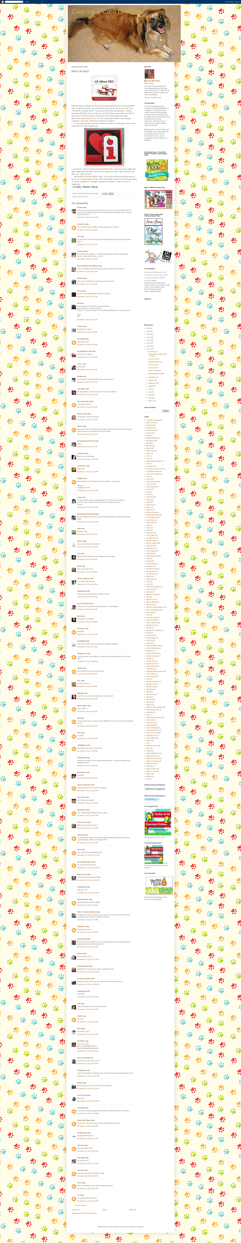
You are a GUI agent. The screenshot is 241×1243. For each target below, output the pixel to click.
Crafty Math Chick (153, 81)
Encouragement (151, 517)
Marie (79, 566)
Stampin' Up (150, 694)
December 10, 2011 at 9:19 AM (87, 947)
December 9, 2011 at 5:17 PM (87, 647)
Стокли (80, 326)
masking (149, 592)
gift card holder (151, 540)
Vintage (149, 751)
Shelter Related (151, 666)
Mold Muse (94, 121)
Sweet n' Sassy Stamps (154, 707)
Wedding (149, 766)
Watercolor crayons (152, 758)
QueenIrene (81, 810)
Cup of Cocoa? (153, 368)
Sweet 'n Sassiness (154, 371)
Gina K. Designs (151, 543)
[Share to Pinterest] (112, 193)
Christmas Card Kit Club (154, 469)
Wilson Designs (151, 769)
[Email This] (103, 193)
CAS (147, 459)
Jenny (79, 497)
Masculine (149, 589)
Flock (148, 525)
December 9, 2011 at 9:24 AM (87, 420)
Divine (79, 291)
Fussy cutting (150, 535)
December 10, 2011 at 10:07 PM (88, 1076)
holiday (148, 561)
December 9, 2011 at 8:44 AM (87, 395)
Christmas (149, 466)
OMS (148, 615)
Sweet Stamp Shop (152, 710)
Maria (79, 1029)
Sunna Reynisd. (82, 899)
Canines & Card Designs (106, 11)
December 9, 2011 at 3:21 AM (87, 271)
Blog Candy (150, 451)
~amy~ (79, 364)
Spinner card (150, 687)
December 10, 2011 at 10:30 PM (88, 1088)
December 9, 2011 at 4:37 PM (87, 634)
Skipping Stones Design (154, 671)
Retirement (150, 651)
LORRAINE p (81, 745)
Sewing (148, 658)
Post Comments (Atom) (89, 1213)
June (150, 392)
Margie (79, 376)
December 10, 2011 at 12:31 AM (88, 880)
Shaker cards (150, 661)
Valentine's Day (151, 746)
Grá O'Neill (81, 339)
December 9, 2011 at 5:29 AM (87, 357)
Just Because (150, 574)
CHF (147, 464)
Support (149, 705)
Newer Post (76, 1210)
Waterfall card (151, 764)
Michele (80, 278)
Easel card (150, 505)
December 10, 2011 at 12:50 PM (88, 984)
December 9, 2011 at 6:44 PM (87, 661)
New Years (150, 605)
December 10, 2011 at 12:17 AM (88, 855)
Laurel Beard (81, 939)
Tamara (80, 953)
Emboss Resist (151, 512)
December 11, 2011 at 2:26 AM (87, 1126)
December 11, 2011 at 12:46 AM (88, 1113)
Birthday (149, 446)
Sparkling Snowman (155, 362)
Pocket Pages (151, 638)
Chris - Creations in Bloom (86, 912)
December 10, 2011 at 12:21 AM (88, 868)
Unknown (80, 835)
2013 (148, 343)
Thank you (149, 723)
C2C (147, 456)
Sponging (149, 689)
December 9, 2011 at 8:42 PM (87, 738)
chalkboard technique (153, 461)
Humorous (149, 566)
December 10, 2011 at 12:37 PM (88, 972)
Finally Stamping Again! (156, 374)
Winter (148, 774)
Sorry (148, 679)
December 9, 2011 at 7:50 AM (87, 382)
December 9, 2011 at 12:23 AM (87, 217)
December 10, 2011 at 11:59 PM (88, 1101)
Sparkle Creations (152, 681)
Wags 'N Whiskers (152, 753)
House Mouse (151, 564)
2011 (148, 349)
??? (78, 1195)
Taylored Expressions (153, 717)
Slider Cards (150, 674)
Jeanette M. (81, 466)
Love (86, 196)
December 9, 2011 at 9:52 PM (87, 766)
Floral (148, 528)
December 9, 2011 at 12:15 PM (87, 490)
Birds (148, 443)
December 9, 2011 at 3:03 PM (87, 584)
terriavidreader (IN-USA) (86, 441)
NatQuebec (81, 926)
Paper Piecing (151, 620)
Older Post (132, 1210)
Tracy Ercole (81, 1095)
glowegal (80, 693)
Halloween (150, 548)
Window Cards (151, 771)
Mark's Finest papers (153, 587)
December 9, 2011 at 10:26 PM (87, 791)
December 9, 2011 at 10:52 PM (87, 828)
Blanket (148, 448)
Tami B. (79, 426)
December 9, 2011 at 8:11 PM (87, 711)
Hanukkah (149, 553)
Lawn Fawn (84, 121)
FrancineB (81, 1108)
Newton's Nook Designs (154, 607)
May (150, 395)
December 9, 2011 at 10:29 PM (87, 803)
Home (105, 1210)
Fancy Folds (150, 520)
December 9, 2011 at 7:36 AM (87, 369)
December (152, 352)
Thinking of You (151, 735)
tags (147, 715)
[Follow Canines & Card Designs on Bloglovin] (155, 790)
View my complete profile (152, 97)
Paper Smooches (152, 623)
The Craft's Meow (152, 728)
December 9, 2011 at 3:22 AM (87, 284)
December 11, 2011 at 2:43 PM (87, 1163)
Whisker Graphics (107, 121)
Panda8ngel (81, 641)
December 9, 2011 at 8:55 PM (87, 751)
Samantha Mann (83, 966)
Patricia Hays (82, 822)
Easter (148, 507)
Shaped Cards (151, 664)
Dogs (148, 502)
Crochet (149, 489)
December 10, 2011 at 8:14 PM (87, 1063)
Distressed (150, 497)
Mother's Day (150, 599)
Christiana (81, 453)
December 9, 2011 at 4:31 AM (87, 320)
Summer (149, 702)
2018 (148, 328)
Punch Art (149, 640)
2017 (148, 331)
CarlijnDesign (82, 1133)
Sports (148, 692)
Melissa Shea (82, 874)
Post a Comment (80, 1205)
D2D (147, 492)
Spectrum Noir (151, 684)
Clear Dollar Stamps (153, 474)
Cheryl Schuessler (84, 785)
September (152, 383)
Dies (147, 494)
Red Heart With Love (153, 646)
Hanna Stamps (151, 551)
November (152, 377)
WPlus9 (149, 776)
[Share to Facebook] (110, 193)
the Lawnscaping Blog (129, 179)
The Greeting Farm (152, 730)
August (151, 386)
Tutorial (148, 740)
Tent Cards (150, 720)
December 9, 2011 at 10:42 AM (87, 459)
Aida (78, 1004)
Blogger (140, 1227)
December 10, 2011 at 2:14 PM (87, 997)
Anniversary (150, 430)
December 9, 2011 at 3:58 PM (87, 622)
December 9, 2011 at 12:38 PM (87, 507)
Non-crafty (149, 612)
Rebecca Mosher (83, 578)
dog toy (148, 499)
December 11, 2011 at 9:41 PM (87, 1188)
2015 (148, 337)
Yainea (79, 668)
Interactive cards (151, 569)
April (150, 398)
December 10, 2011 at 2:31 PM (87, 1009)
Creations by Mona (84, 978)
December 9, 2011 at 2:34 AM (87, 259)
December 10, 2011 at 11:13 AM (88, 959)
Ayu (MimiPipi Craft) (84, 351)
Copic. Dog (150, 484)
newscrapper (82, 706)
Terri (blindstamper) (84, 862)
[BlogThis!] (105, 193)
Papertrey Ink (150, 625)
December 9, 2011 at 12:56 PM (87, 522)
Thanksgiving (150, 725)
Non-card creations (152, 610)
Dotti (79, 733)
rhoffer (79, 1016)
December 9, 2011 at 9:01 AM (87, 407)
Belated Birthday (152, 438)
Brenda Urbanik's (92, 177)
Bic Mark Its (150, 441)
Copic (148, 479)
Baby (148, 435)
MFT (147, 597)
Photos (148, 633)
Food (148, 530)
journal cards (150, 571)
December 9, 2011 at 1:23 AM (87, 230)
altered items (150, 423)
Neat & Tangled (151, 602)
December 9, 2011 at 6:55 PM (87, 686)
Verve (148, 748)
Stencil (148, 697)
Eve (78, 236)
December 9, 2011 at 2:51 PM (87, 559)
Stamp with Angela (84, 1120)
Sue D (79, 1183)
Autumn (149, 433)
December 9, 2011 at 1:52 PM (87, 547)
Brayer (148, 453)
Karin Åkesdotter (83, 603)
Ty (147, 743)
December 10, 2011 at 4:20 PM (87, 1034)
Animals (149, 428)
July (150, 389)
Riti (78, 303)
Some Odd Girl (151, 676)
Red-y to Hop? (153, 365)
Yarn (147, 779)
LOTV (148, 581)
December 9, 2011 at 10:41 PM (87, 815)
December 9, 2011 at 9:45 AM (87, 434)
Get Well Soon (151, 538)
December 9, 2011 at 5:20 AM (87, 344)
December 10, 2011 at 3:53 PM (87, 1022)
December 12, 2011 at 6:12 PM (87, 1201)
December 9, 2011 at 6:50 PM (87, 674)
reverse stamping (152, 653)
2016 (148, 334)
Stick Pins (149, 699)
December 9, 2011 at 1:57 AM (87, 244)
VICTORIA (80, 1041)
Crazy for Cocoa (153, 359)
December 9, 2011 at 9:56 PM (87, 778)
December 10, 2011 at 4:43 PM (87, 1051)
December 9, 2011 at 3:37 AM (87, 296)
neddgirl (80, 478)
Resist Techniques (152, 648)
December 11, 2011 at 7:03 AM (87, 1138)
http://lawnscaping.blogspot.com (84, 118)
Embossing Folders (152, 515)
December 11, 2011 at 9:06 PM (87, 1176)
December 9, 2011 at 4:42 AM (87, 332)
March (150, 401)
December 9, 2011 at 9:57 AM (87, 447)
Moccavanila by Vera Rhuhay (87, 266)
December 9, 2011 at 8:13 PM (87, 726)
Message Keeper (83, 401)
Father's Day (150, 523)
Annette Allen (82, 414)
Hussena (80, 251)
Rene (79, 849)
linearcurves (124, 1227)
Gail (78, 718)
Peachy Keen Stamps (153, 630)
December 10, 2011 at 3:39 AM (87, 905)
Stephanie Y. (81, 654)
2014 (148, 340)
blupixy (79, 1083)
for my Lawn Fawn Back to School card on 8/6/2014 (156, 866)
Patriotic (149, 628)
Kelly (79, 529)
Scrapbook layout (152, 656)
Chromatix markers (152, 471)
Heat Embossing (152, 556)
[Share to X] (108, 193)
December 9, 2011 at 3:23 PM (87, 609)
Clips (148, 476)
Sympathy (149, 712)
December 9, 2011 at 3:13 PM (87, 597)
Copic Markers (151, 482)
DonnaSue (81, 628)
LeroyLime (81, 224)
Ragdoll (149, 643)
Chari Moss (81, 389)
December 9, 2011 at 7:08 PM (87, 699)
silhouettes (150, 669)
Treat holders (150, 738)
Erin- (79, 681)
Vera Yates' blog (126, 108)
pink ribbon (150, 635)
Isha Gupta (81, 1158)
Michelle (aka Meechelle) (86, 514)
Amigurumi (150, 425)
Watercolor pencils (152, 761)
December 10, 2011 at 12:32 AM (88, 893)
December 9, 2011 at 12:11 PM (87, 472)
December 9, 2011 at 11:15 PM (87, 843)
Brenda (79, 207)
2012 (148, 346)
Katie (79, 616)
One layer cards (151, 617)
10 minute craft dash (153, 420)
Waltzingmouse (151, 756)
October (151, 380)
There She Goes (151, 733)
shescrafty (81, 797)
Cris (78, 554)
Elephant (149, 510)
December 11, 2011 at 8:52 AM (87, 1151)
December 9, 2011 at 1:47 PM (87, 534)
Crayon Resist (151, 487)
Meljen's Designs (152, 594)
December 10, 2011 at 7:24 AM (87, 920)
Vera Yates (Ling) (83, 1058)
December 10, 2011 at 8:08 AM (87, 932)
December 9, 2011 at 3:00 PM (87, 572)
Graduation (150, 546)
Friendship (150, 533)
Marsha (80, 541)
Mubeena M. (81, 772)
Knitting (148, 576)
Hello (148, 558)
